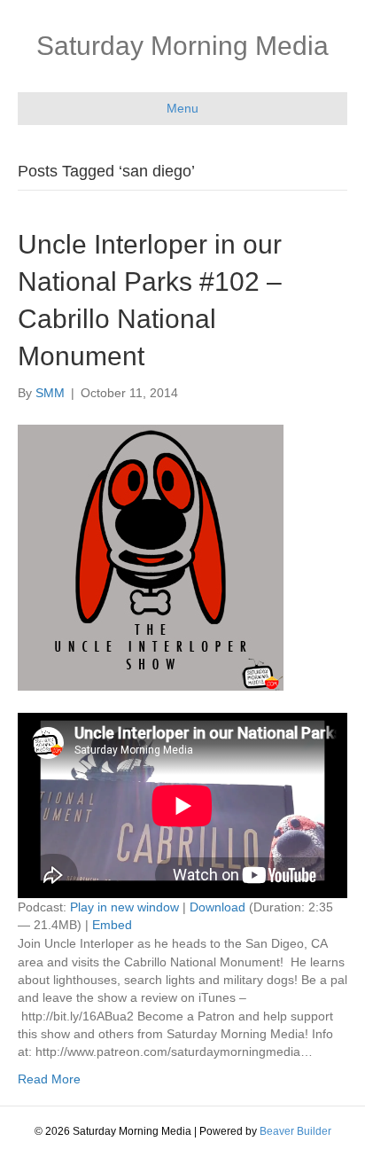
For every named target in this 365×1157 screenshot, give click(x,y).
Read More (49, 1079)
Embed (112, 925)
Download (217, 907)
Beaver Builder (295, 1131)
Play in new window (124, 907)
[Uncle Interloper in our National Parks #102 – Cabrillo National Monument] (150, 556)
